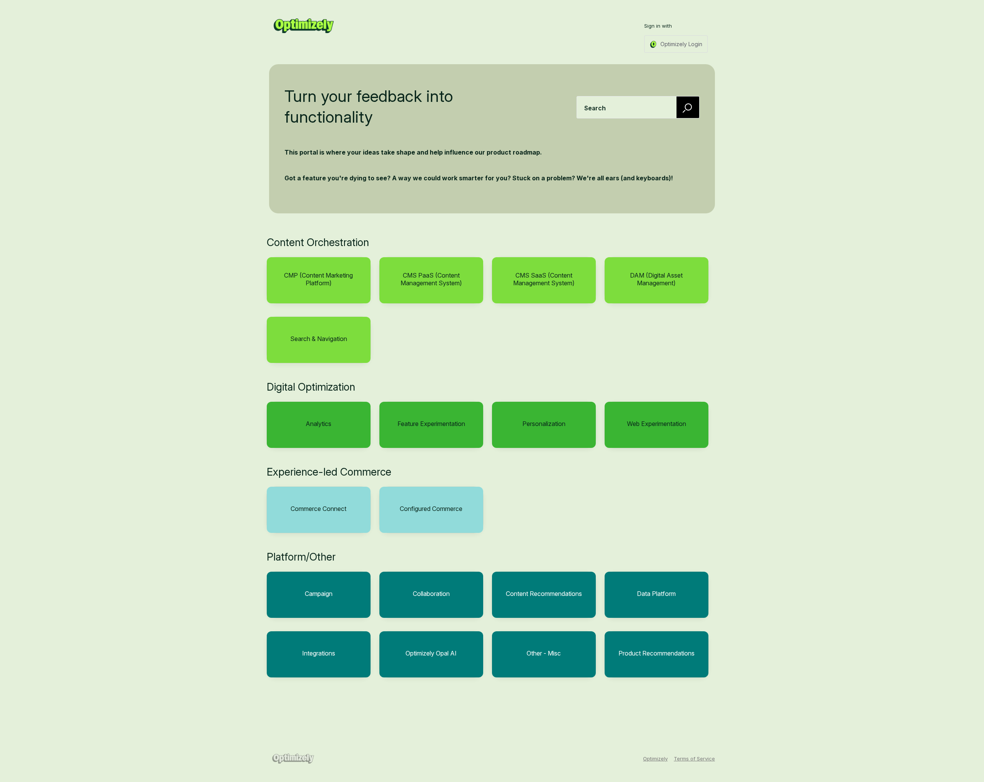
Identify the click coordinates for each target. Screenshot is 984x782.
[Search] (688, 107)
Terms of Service (694, 758)
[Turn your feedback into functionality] (303, 26)
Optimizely (655, 758)
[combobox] (638, 107)
